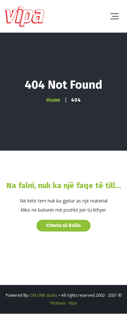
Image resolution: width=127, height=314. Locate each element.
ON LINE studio (44, 295)
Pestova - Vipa (63, 303)
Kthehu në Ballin (63, 225)
